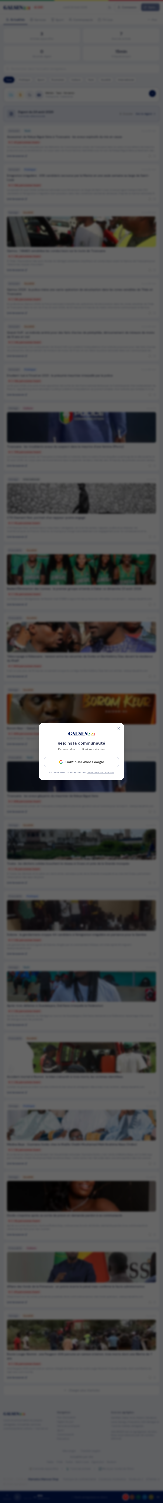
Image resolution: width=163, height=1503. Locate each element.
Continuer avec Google (84, 762)
